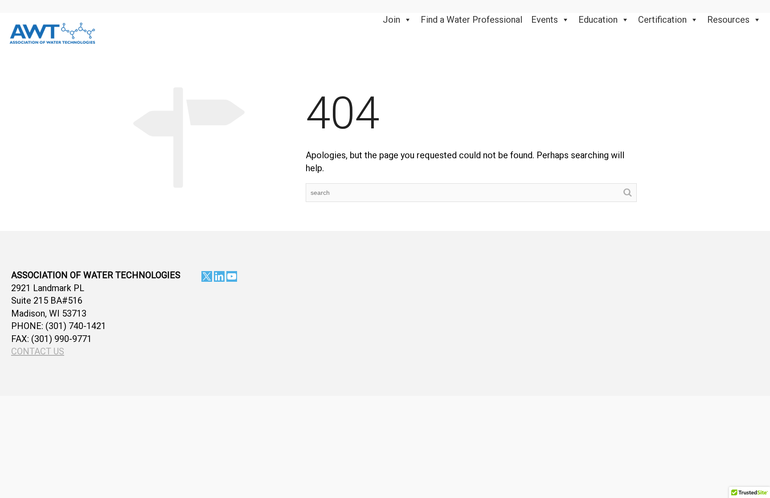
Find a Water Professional (471, 19)
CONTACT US (37, 351)
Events (544, 19)
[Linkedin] (219, 276)
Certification (662, 19)
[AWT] (52, 32)
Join (391, 19)
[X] (206, 276)
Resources (728, 19)
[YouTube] (231, 276)
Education (598, 19)
